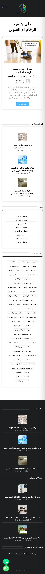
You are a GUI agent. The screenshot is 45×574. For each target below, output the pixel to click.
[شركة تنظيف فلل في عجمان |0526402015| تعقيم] (22, 137)
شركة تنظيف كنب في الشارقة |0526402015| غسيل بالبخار (22, 517)
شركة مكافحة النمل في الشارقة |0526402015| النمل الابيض (22, 538)
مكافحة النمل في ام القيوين (22, 377)
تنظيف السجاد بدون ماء (13, 275)
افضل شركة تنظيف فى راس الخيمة (27, 262)
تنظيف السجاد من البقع (30, 287)
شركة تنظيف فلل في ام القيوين (22, 351)
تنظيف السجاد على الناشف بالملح (22, 283)
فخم (11, 364)
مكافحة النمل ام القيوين (22, 372)
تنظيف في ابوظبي (30, 309)
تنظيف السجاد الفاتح (14, 270)
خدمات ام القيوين (21, 231)
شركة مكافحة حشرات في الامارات (25, 364)
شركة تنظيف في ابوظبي (29, 355)
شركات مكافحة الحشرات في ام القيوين (22, 338)
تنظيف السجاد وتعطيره (14, 287)
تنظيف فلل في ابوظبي (14, 304)
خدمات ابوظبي (21, 216)
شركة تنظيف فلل (13, 343)
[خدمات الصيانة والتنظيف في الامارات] (22, 8)
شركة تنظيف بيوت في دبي (29, 343)
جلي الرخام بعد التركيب (15, 317)
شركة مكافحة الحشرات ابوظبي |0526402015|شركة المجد (22, 497)
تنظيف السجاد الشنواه (29, 270)
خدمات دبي (21, 235)
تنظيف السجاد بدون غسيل (30, 275)
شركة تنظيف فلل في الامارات (22, 347)
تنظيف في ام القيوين (15, 309)
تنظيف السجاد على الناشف (22, 279)
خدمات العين (21, 223)
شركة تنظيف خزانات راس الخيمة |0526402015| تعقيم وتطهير (22, 448)
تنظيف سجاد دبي (16, 300)
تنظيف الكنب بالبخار (14, 292)
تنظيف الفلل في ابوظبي (29, 292)
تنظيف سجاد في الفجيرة (30, 304)
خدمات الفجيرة (21, 227)
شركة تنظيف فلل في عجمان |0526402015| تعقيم (22, 428)
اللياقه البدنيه (11, 262)
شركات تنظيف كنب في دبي (22, 330)
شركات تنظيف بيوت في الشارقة (22, 326)
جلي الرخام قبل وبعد (28, 321)
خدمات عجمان (21, 242)
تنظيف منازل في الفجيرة (15, 313)
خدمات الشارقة (21, 220)
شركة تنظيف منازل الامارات (22, 360)
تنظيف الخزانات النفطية (29, 266)
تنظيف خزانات (28, 300)
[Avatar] (27, 81)
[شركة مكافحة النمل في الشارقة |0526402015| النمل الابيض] (22, 529)
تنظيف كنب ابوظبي (30, 313)
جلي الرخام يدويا (15, 321)
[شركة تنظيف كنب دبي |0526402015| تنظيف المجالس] (22, 182)
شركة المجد (20, 81)
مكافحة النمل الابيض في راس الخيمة (22, 368)
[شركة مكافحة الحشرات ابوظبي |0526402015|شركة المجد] (22, 488)
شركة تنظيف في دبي (14, 355)
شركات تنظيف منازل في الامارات (22, 334)
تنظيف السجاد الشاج (14, 266)
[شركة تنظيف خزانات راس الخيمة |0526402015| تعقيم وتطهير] (22, 159)
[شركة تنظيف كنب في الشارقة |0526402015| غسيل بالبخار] (22, 509)
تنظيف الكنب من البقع (14, 296)
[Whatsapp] (6, 568)
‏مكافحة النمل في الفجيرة (22, 381)
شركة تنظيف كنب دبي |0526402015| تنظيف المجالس (22, 469)
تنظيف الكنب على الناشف (30, 296)
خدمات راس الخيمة (21, 238)
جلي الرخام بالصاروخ (30, 317)
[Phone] (6, 562)
